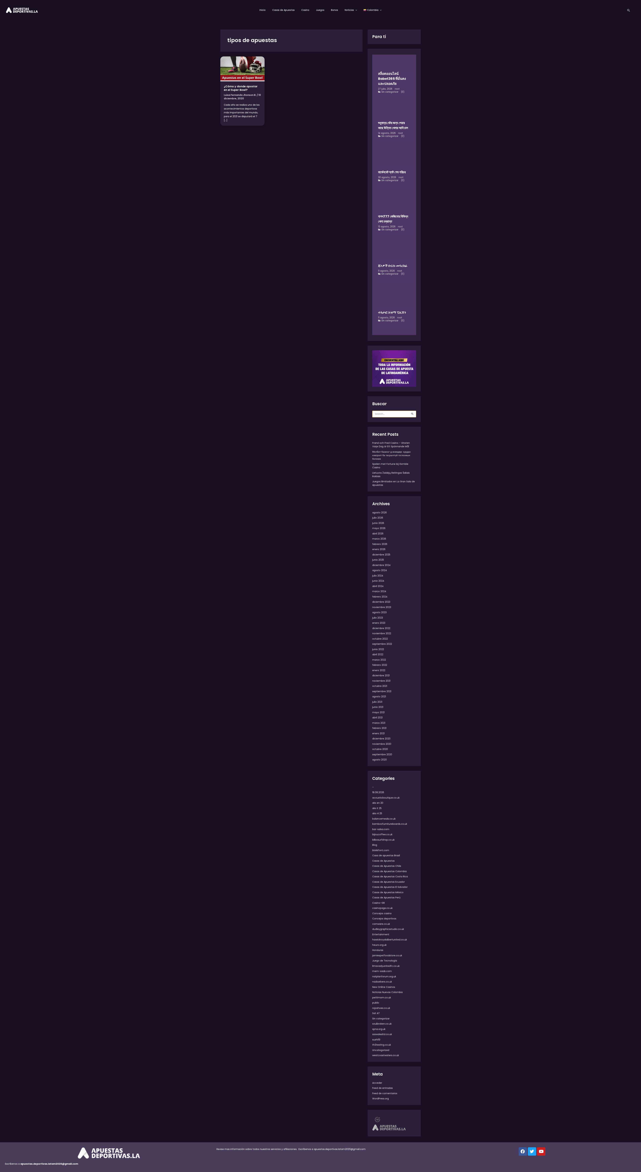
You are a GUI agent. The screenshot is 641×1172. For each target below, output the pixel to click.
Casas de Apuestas (283, 10)
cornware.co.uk (381, 924)
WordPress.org (380, 1098)
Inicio (263, 10)
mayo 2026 (378, 528)
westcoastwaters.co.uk (385, 1055)
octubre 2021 (379, 686)
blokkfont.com (380, 850)
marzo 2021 (378, 723)
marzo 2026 (379, 538)
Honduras (377, 950)
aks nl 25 (377, 813)
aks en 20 (377, 803)
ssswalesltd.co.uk (382, 1034)
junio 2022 (378, 649)
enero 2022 (378, 670)
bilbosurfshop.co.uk (383, 839)
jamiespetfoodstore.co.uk (387, 955)
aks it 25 (377, 808)
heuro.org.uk (379, 945)
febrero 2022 (379, 665)
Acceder (377, 1083)
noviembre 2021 (381, 680)
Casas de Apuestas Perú (386, 897)
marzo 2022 (379, 659)
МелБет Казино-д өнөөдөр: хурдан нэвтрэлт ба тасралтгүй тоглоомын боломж (391, 455)
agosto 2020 (379, 759)
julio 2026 (377, 517)
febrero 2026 (379, 544)
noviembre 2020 (381, 744)
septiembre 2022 (382, 644)
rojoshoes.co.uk (381, 1008)
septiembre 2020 (382, 754)
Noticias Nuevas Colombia (387, 992)
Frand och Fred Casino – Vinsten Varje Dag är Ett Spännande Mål (391, 444)
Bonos (334, 10)
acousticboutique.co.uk (386, 797)
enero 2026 (378, 549)
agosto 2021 (379, 696)
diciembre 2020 (381, 738)
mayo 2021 (378, 712)
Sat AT (376, 1013)
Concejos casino (382, 913)
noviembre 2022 (381, 633)
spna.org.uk (378, 1029)
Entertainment (380, 934)
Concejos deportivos (384, 918)
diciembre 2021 (381, 675)
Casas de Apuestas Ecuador (388, 882)
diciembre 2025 (381, 554)
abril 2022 (377, 654)
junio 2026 (378, 523)
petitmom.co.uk (381, 997)
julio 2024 (377, 575)
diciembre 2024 (381, 565)
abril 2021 (377, 717)
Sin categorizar (389, 91)
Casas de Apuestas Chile (386, 866)
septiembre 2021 (381, 691)
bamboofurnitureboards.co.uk (389, 824)
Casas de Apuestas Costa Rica (390, 876)
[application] (355, 10)
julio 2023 (377, 617)
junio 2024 (378, 580)
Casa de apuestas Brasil (386, 855)
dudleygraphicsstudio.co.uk (388, 929)
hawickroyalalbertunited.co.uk (389, 939)
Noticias (349, 10)
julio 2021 (377, 702)
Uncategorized (380, 1050)
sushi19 (376, 1039)
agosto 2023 (379, 612)
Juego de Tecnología (384, 960)
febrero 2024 (379, 596)
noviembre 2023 (381, 607)
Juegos (320, 10)
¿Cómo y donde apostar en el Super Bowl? (241, 88)
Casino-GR (378, 903)
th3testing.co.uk (381, 1044)
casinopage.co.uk (382, 908)
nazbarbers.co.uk (382, 981)
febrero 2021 (379, 728)
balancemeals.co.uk (384, 818)
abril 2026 (377, 533)
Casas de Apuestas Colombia (389, 871)
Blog (374, 845)
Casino (305, 10)
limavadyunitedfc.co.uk (386, 966)
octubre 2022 (380, 638)
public (375, 1002)
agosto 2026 (379, 512)
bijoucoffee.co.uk (382, 834)
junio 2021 (377, 707)
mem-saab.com (382, 971)
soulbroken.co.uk (382, 1023)
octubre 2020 (380, 749)
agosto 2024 (379, 570)
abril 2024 (378, 586)
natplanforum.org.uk (384, 976)
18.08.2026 (378, 792)
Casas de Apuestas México (387, 892)
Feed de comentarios (384, 1093)
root (397, 89)
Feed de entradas (382, 1088)
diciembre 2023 (381, 602)
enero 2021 (378, 733)
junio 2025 (378, 559)
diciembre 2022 (381, 628)
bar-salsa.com (380, 829)
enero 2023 (378, 623)
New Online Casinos (383, 987)
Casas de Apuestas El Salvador (390, 887)
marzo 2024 (379, 591)
